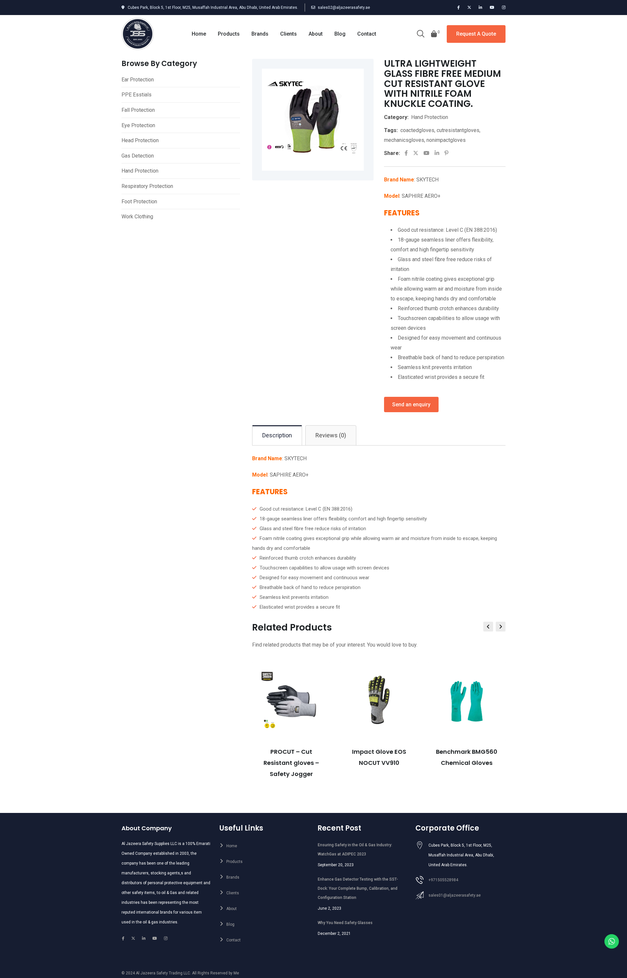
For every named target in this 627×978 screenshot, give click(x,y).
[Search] (421, 34)
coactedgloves (417, 130)
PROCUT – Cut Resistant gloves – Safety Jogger (291, 763)
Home (199, 34)
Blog (340, 34)
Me (236, 973)
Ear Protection (137, 79)
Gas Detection (137, 156)
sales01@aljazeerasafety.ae (454, 895)
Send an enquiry (411, 404)
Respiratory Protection (147, 186)
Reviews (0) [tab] (330, 435)
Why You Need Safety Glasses (345, 922)
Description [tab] (277, 435)
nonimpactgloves (446, 140)
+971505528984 (443, 880)
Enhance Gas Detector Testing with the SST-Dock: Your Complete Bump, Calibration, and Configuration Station (358, 888)
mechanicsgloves (404, 140)
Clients (288, 34)
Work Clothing (137, 216)
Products (229, 34)
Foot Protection (139, 201)
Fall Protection (138, 110)
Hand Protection (139, 171)
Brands (259, 34)
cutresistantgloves (458, 130)
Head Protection (140, 140)
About (316, 34)
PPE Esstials (136, 95)
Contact (366, 34)
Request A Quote (476, 34)
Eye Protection (138, 125)
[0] (434, 34)
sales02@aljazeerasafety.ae (344, 7)
